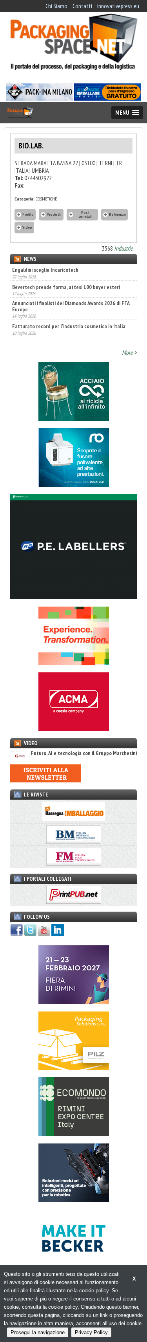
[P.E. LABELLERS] (73, 597)
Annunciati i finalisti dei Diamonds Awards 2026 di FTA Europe (70, 289)
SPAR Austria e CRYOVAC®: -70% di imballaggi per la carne (68, 328)
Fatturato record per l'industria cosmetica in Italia (68, 309)
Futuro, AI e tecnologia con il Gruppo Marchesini (84, 753)
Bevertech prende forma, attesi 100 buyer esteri (66, 270)
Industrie (123, 248)
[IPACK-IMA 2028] (39, 98)
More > (129, 352)
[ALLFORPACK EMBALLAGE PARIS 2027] (107, 98)
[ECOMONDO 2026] (73, 1134)
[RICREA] (73, 419)
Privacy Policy (91, 1332)
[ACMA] (73, 729)
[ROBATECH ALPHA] (73, 484)
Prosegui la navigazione (38, 1332)
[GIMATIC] (73, 1200)
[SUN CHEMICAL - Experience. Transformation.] (73, 663)
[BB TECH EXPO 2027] (73, 1002)
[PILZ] (73, 1068)
